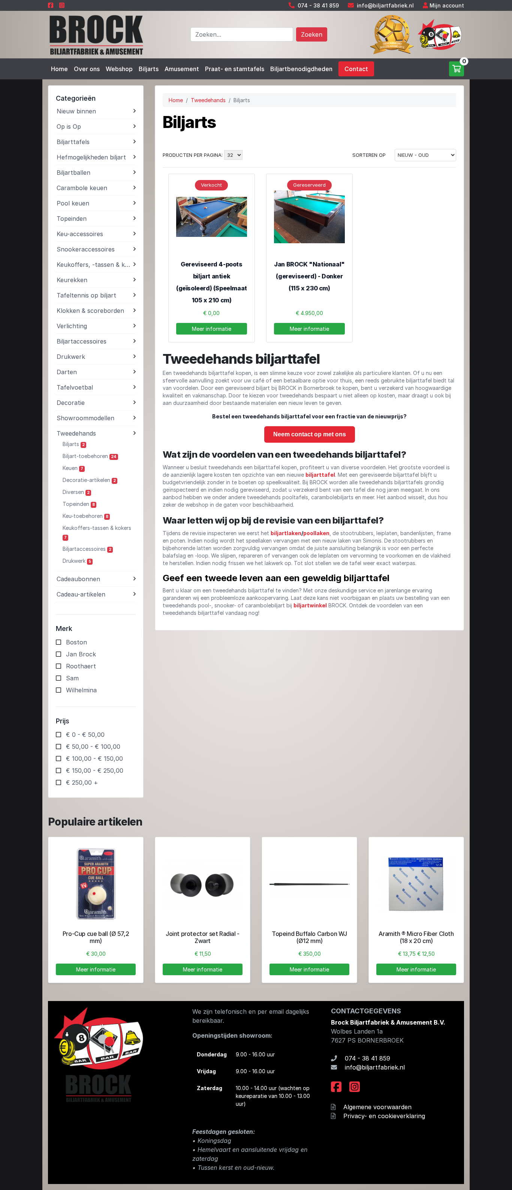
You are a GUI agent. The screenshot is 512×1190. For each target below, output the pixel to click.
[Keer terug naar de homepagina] (96, 34)
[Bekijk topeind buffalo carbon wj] (309, 884)
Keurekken (72, 280)
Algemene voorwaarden (377, 1107)
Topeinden (72, 218)
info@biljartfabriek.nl (385, 5)
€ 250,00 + (82, 782)
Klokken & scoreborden (90, 310)
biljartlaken (286, 533)
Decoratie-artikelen (89, 480)
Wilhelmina (81, 690)
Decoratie (71, 402)
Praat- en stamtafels (234, 69)
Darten (67, 372)
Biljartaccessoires (81, 341)
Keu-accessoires (80, 234)
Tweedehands (76, 433)
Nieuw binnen (76, 111)
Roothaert (81, 666)
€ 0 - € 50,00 (85, 734)
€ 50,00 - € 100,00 (93, 746)
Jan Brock (81, 654)
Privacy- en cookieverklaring (384, 1116)
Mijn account (447, 5)
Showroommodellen (85, 418)
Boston (76, 642)
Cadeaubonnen (78, 579)
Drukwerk (71, 356)
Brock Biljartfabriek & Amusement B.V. (388, 1022)
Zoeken (311, 34)
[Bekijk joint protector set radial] (203, 884)
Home (59, 69)
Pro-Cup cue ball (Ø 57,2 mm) (96, 937)
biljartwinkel (310, 605)
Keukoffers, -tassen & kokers (95, 264)
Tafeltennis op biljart (86, 295)
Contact (356, 69)
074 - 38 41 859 (318, 5)
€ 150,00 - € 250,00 (94, 770)
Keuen (73, 468)
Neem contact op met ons (309, 434)
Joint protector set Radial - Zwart (203, 937)
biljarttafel (320, 475)
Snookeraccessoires (86, 249)
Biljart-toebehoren (90, 456)
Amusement (182, 69)
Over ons (87, 69)
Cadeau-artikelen (81, 594)
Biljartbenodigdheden (301, 69)
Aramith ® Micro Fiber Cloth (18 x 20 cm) (416, 937)
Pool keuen (73, 203)
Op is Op (69, 126)
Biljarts (149, 69)
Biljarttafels (73, 142)
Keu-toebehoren (85, 516)
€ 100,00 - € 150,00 (94, 758)
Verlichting (72, 326)
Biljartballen (73, 172)
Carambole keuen (82, 188)
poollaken (316, 533)
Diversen (76, 492)
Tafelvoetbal (75, 387)
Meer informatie (211, 329)
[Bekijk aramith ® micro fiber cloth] (416, 884)
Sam (72, 678)
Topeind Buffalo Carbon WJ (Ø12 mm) (309, 937)
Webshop (119, 69)
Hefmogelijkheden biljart (91, 157)
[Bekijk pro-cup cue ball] (96, 884)
